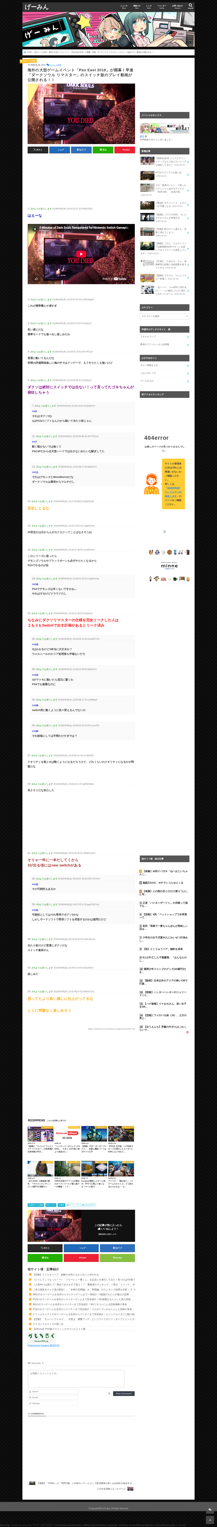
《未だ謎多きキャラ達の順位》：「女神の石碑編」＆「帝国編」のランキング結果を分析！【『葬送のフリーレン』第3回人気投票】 (103, 1289)
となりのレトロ (148, 373)
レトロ (149, 7)
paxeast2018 (89, 1205)
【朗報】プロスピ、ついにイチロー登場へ (170, 277)
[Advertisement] (81, 177)
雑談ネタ (137, 7)
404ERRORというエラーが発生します (173, 492)
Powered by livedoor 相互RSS (43, 1345)
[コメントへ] (210, 1510)
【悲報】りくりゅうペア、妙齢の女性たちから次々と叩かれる (66, 1274)
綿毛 (142, 136)
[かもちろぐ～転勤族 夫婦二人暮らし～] (42, 1341)
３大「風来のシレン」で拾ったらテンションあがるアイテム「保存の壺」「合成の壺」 (163, 190)
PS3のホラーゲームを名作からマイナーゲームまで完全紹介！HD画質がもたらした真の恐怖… (83, 1299)
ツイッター (162, 7)
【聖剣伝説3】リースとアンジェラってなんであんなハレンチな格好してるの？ (170, 161)
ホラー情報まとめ (149, 365)
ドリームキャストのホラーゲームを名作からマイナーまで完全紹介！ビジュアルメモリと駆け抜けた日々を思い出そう (95, 1314)
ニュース (124, 7)
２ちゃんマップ (148, 336)
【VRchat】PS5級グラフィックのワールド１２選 (59, 1329)
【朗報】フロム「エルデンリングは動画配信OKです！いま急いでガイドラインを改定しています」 (163, 248)
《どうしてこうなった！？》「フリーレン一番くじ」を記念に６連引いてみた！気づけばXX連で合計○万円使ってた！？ (96, 1279)
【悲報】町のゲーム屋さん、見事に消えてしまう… (170, 232)
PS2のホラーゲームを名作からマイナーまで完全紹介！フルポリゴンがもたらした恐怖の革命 (82, 1309)
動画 (62, 1205)
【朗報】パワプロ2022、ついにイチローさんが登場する (171, 217)
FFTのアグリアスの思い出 (168, 174)
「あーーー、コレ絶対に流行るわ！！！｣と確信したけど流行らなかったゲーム (170, 290)
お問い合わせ (177, 7)
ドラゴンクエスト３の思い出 (48, 1324)
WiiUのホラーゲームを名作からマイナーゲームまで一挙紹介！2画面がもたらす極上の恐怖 (81, 1294)
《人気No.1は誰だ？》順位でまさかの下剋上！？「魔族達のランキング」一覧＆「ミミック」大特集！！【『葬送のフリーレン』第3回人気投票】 (110, 1284)
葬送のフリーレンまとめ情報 (154, 344)
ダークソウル (74, 1205)
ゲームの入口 (147, 381)
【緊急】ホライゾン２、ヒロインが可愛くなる (170, 204)
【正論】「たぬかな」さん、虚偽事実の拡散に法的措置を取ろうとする (170, 264)
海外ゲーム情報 (37, 1205)
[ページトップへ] (210, 1520)
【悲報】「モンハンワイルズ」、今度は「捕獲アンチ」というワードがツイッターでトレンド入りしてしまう (91, 1319)
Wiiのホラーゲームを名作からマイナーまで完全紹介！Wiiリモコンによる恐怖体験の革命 (80, 1304)
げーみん (37, 6)
